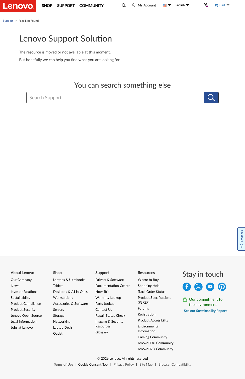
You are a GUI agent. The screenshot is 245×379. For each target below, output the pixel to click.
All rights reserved (135, 358)
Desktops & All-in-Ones (70, 292)
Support (8, 20)
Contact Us (103, 309)
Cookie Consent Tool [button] (93, 364)
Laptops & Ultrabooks (69, 280)
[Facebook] (187, 288)
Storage (58, 315)
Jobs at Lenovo (22, 327)
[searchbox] (104, 98)
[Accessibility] (195, 5)
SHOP (47, 6)
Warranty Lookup (108, 298)
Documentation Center (112, 286)
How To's (102, 292)
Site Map (146, 364)
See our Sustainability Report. (205, 311)
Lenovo (115, 358)
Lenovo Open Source (26, 315)
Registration (147, 314)
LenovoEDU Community (155, 343)
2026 (105, 358)
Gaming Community (152, 337)
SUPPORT (66, 6)
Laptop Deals (62, 327)
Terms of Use (63, 364)
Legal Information (24, 321)
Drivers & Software (109, 280)
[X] (198, 288)
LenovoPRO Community (155, 349)
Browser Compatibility (174, 364)
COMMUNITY (91, 6)
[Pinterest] (222, 288)
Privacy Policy (124, 364)
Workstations (63, 298)
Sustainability (20, 298)
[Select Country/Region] (167, 5)
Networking (61, 321)
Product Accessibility (153, 320)
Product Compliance (26, 303)
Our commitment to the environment (206, 302)
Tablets (58, 286)
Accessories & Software (70, 303)
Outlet (57, 333)
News (15, 286)
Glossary (101, 332)
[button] (124, 5)
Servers (58, 309)
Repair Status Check (110, 315)
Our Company (21, 280)
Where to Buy (148, 280)
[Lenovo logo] (18, 6)
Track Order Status (151, 292)
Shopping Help (149, 286)
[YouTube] (210, 288)
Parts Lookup (105, 303)
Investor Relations (24, 292)
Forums (143, 308)
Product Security (23, 309)
